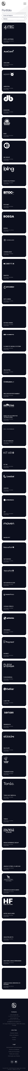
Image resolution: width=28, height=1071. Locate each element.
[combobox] (14, 15)
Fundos (14, 1039)
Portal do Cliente (14, 1033)
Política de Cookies (14, 1054)
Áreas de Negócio (14, 1035)
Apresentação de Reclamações (14, 1047)
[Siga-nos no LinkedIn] (12, 1061)
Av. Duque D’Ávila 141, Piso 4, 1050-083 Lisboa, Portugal (14, 1024)
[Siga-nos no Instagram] (15, 1061)
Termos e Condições (14, 1049)
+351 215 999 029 (14, 1015)
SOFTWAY (18, 1069)
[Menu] (24, 4)
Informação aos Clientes (14, 1056)
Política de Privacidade (14, 1051)
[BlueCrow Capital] (3, 4)
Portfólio (14, 1037)
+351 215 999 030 (14, 1018)
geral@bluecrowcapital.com (14, 1021)
